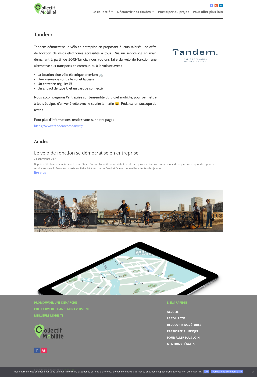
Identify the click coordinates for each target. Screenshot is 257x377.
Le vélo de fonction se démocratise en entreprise (86, 153)
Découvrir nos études (134, 12)
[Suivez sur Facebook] (211, 5)
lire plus (40, 172)
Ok (206, 371)
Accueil (173, 312)
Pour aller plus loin (208, 12)
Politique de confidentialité (227, 371)
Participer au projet (173, 12)
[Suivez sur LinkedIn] (221, 5)
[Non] (252, 372)
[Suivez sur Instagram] (216, 5)
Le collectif (101, 12)
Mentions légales (181, 344)
